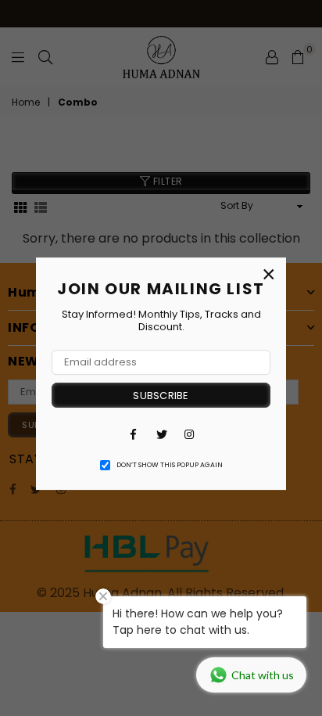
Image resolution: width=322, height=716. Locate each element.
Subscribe (160, 395)
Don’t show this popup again (169, 465)
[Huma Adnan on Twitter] (161, 433)
